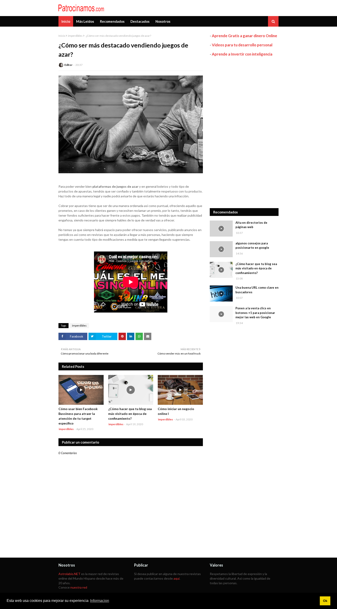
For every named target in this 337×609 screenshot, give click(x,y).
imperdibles (75, 35)
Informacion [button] (99, 601)
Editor (68, 65)
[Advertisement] (244, 132)
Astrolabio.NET (69, 574)
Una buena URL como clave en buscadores (257, 290)
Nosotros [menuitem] (162, 21)
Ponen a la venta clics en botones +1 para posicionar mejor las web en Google (255, 312)
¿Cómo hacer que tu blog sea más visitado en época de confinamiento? (130, 413)
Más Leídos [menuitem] (85, 21)
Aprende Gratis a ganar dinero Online (244, 35)
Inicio (61, 35)
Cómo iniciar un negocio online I (176, 411)
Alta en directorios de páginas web (251, 225)
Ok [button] (325, 601)
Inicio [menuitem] (65, 21)
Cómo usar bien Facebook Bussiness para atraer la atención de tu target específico (78, 416)
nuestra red (78, 587)
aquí (177, 578)
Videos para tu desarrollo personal (242, 44)
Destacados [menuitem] (139, 21)
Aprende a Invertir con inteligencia (242, 54)
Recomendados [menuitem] (112, 21)
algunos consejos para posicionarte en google (252, 245)
